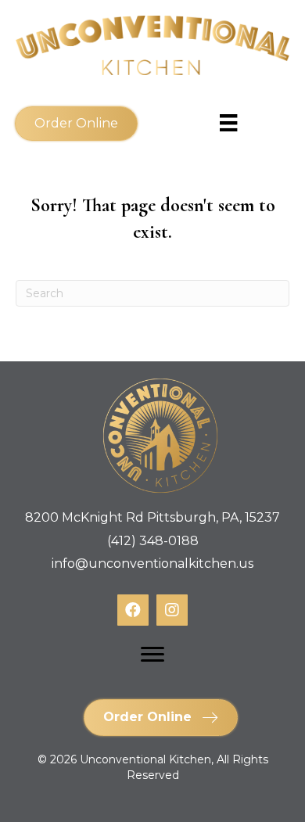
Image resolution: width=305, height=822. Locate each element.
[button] (76, 123)
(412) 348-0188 (153, 540)
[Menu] (152, 654)
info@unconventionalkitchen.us (152, 563)
